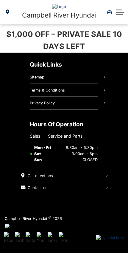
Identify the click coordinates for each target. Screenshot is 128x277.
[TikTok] (63, 238)
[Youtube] (41, 238)
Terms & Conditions (47, 90)
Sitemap (37, 77)
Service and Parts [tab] (65, 135)
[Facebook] (8, 238)
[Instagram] (30, 238)
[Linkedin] (52, 238)
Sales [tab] (35, 135)
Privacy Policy (42, 103)
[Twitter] (19, 238)
